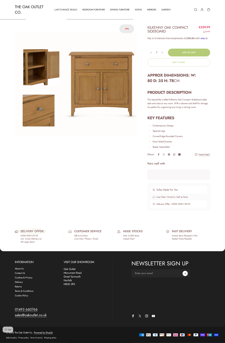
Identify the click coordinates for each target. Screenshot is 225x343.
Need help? (204, 154)
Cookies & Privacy (23, 277)
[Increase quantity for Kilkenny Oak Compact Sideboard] (163, 52)
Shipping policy (50, 337)
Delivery (19, 282)
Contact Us (20, 273)
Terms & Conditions (24, 291)
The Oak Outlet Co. (29, 9)
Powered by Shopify (43, 332)
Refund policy (11, 337)
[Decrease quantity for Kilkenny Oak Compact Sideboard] (151, 52)
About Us (19, 268)
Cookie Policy (21, 295)
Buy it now (179, 62)
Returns (18, 286)
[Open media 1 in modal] (76, 83)
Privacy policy (23, 337)
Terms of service (36, 337)
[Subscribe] (185, 273)
